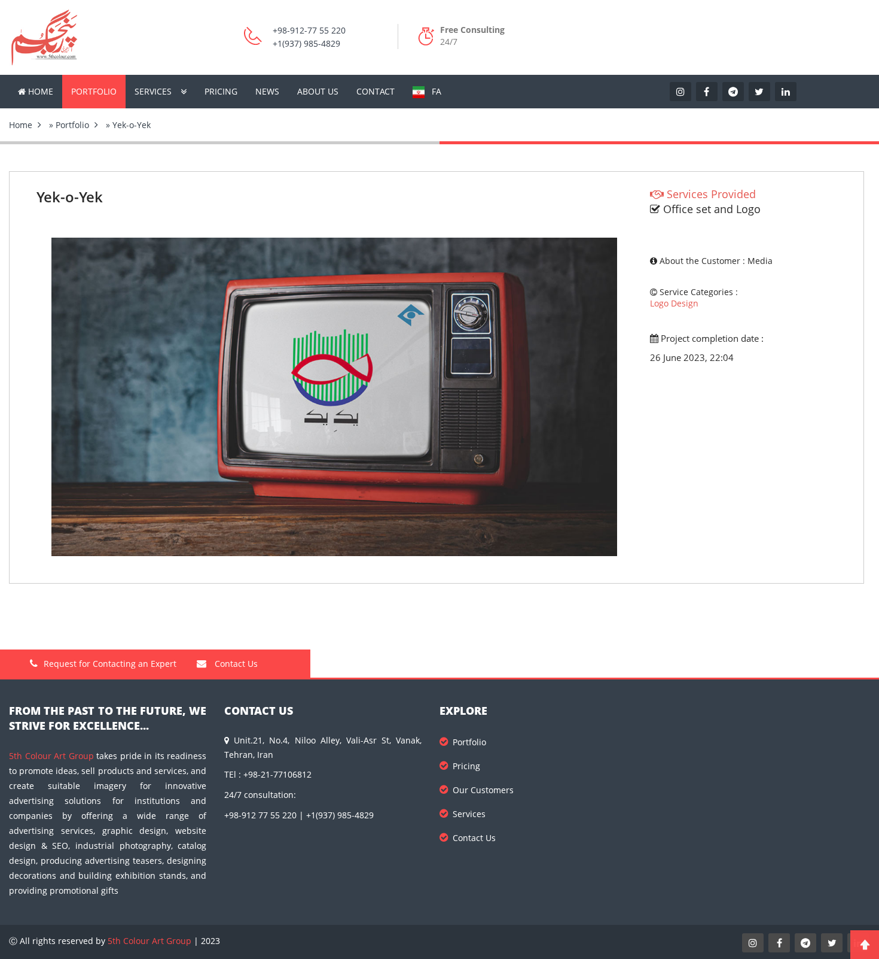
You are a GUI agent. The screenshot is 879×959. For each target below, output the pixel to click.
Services (153, 91)
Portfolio (94, 91)
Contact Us (235, 663)
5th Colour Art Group (51, 755)
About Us (317, 91)
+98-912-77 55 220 (309, 30)
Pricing (221, 91)
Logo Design (674, 303)
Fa (433, 91)
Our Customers (483, 790)
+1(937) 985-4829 (306, 43)
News (267, 91)
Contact (375, 91)
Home (39, 91)
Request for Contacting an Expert (110, 663)
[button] (606, 248)
